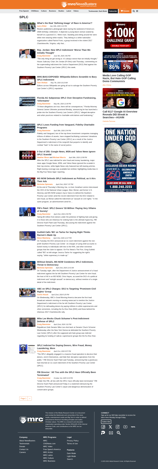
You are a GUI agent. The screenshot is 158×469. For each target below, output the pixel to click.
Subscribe (113, 11)
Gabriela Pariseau (109, 121)
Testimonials (93, 11)
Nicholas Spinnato (45, 184)
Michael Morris (59, 157)
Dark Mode (103, 11)
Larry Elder (42, 26)
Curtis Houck (42, 295)
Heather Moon (43, 157)
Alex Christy (107, 85)
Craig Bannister (44, 56)
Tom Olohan (42, 83)
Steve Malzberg (43, 238)
